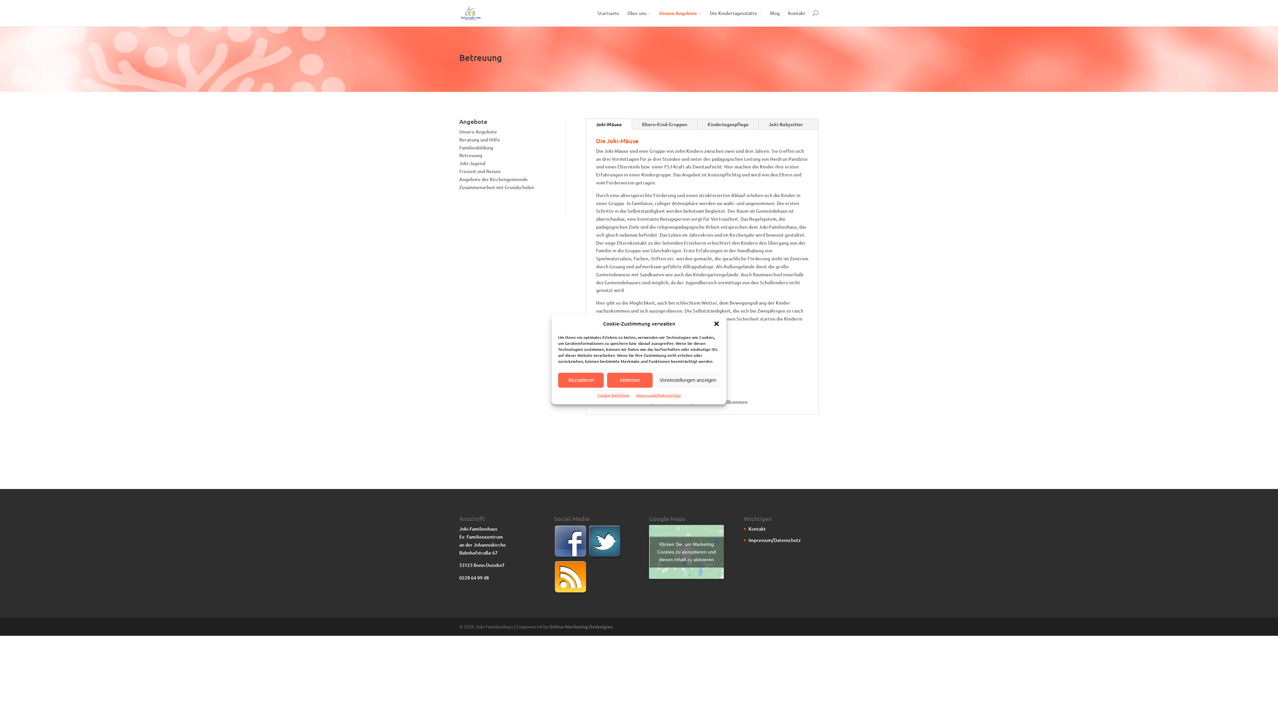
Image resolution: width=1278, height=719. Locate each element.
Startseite (608, 13)
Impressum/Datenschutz (658, 395)
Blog (775, 13)
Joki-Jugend (472, 163)
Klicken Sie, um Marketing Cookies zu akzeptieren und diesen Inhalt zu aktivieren (686, 552)
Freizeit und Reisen (480, 171)
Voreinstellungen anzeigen (688, 380)
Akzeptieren (581, 380)
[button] (716, 324)
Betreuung (470, 155)
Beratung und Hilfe (479, 139)
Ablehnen (630, 380)
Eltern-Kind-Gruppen (664, 124)
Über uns (636, 13)
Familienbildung (476, 147)
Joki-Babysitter (786, 124)
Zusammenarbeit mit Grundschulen (496, 187)
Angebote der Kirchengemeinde (493, 179)
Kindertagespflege (728, 124)
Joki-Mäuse (609, 124)
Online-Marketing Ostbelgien (581, 626)
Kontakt (796, 13)
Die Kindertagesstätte (733, 13)
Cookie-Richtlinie (613, 395)
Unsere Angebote (678, 13)
